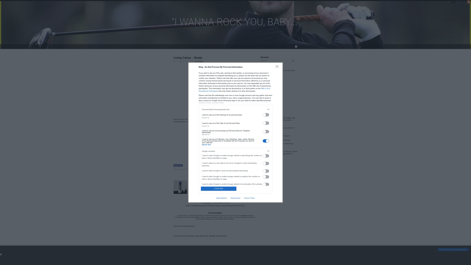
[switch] (266, 114)
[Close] (278, 67)
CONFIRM (218, 189)
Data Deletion (221, 198)
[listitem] (235, 109)
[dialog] (235, 132)
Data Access (235, 198)
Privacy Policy (249, 198)
